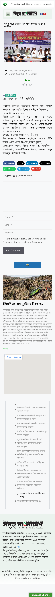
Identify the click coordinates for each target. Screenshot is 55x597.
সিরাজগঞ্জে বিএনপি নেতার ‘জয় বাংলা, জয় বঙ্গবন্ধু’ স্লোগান (31, 409)
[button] (8, 14)
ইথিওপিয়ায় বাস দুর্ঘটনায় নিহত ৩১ (23, 304)
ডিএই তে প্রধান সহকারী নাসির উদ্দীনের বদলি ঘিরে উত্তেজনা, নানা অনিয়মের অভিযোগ (31, 454)
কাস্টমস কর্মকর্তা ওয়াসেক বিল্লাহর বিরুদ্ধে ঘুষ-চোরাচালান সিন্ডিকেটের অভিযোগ (29, 485)
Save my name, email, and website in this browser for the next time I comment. (26, 240)
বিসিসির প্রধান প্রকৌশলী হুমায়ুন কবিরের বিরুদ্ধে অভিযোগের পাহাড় (27, 4)
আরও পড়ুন (5, 348)
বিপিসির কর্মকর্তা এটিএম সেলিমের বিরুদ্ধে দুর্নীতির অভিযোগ (31, 433)
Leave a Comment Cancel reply (32, 495)
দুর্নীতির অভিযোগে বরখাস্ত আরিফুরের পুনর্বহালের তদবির (30, 464)
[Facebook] (41, 14)
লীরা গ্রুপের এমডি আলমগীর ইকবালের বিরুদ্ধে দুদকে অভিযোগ (31, 425)
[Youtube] (44, 14)
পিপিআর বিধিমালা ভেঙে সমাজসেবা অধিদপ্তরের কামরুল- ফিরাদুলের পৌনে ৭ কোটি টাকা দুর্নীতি (31, 473)
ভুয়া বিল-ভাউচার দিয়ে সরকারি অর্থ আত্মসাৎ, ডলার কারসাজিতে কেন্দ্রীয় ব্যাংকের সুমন (29, 443)
